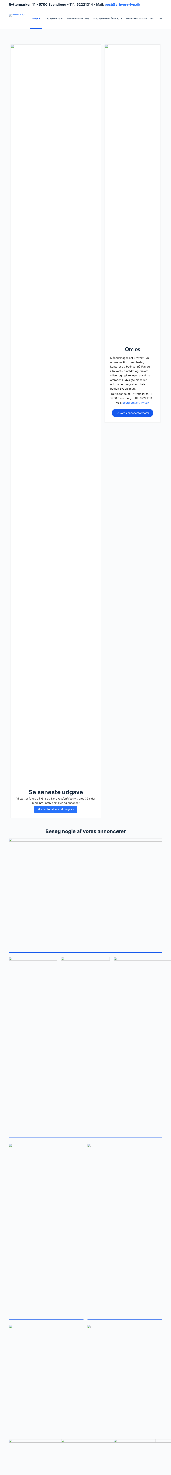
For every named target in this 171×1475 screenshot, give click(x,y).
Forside (36, 18)
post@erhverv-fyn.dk (122, 5)
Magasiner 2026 (54, 18)
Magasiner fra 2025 (78, 18)
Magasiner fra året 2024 (108, 18)
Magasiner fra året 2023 (140, 18)
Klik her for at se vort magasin (56, 809)
